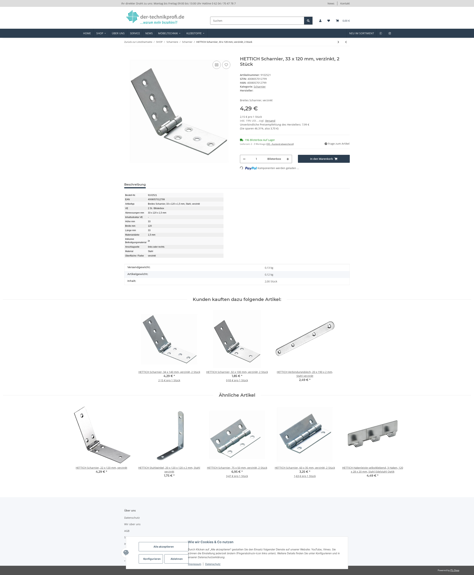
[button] (320, 20)
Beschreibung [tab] (135, 184)
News (331, 3)
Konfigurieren (152, 558)
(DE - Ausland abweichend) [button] (280, 144)
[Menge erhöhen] (288, 159)
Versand (270, 120)
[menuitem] (87, 33)
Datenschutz (213, 564)
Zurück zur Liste (133, 42)
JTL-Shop (454, 570)
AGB (126, 531)
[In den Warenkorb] (127, 54)
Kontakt (345, 3)
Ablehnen (177, 558)
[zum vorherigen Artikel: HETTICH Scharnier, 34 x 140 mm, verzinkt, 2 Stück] (346, 42)
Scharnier (260, 86)
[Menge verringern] (244, 159)
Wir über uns (132, 524)
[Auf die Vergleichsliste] (217, 65)
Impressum (194, 564)
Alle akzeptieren (163, 546)
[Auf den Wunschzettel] (226, 65)
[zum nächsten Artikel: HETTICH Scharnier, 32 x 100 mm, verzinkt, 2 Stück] (338, 42)
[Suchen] (308, 21)
